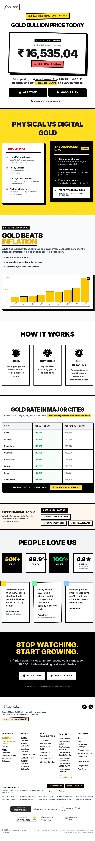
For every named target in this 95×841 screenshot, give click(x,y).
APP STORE (30, 92)
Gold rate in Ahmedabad (47, 799)
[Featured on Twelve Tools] (26, 818)
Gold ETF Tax (45, 752)
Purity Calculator (28, 755)
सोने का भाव (51, 791)
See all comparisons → (65, 776)
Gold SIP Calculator (25, 762)
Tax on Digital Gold (45, 748)
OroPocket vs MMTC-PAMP (64, 765)
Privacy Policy (84, 750)
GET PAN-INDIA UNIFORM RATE (66, 487)
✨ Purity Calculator (54, 523)
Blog (80, 738)
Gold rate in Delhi (8, 797)
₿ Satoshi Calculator (54, 510)
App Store (82, 769)
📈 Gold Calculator (80, 523)
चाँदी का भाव (61, 791)
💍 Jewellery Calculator (55, 517)
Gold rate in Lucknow (83, 799)
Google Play (83, 766)
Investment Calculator (6, 760)
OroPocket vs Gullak (64, 743)
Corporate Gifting (9, 756)
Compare (64, 734)
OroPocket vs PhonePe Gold (65, 759)
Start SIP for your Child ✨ (9, 742)
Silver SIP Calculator (25, 768)
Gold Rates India (55, 786)
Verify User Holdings (82, 745)
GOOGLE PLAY (69, 92)
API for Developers (6, 751)
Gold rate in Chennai (64, 797)
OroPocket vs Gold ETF (64, 770)
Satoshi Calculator (25, 745)
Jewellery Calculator (25, 750)
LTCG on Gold (45, 740)
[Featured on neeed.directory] (72, 818)
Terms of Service (85, 753)
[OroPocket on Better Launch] (20, 809)
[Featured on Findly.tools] (51, 819)
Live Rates (6, 747)
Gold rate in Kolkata (9, 799)
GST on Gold (45, 759)
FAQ (79, 741)
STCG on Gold (45, 743)
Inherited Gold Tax (47, 762)
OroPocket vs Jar (66, 738)
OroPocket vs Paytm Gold (64, 748)
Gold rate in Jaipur (64, 799)
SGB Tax (43, 756)
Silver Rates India (74, 786)
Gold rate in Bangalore (47, 797)
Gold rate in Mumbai (27, 797)
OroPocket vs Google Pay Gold (65, 754)
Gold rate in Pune (26, 799)
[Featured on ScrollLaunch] (46, 809)
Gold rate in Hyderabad (84, 797)
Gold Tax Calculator (25, 739)
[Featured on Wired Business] (73, 809)
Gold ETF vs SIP (27, 758)
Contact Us (82, 756)
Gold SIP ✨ (6, 738)
